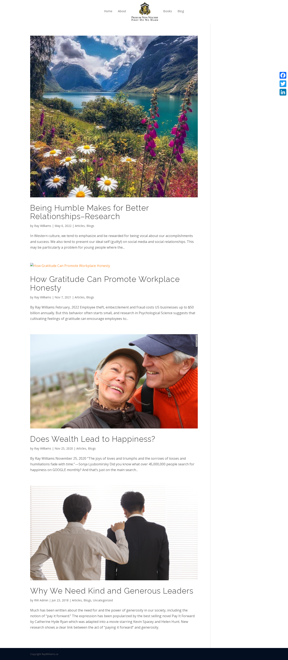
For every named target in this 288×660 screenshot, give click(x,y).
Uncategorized (103, 600)
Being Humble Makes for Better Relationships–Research (89, 212)
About (122, 11)
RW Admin (41, 600)
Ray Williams (42, 226)
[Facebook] (283, 75)
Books (167, 11)
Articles (80, 226)
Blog (181, 11)
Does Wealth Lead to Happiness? (92, 439)
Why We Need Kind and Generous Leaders (111, 590)
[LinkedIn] (283, 92)
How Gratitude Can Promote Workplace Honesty (105, 283)
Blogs (90, 226)
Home (108, 11)
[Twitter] (283, 83)
